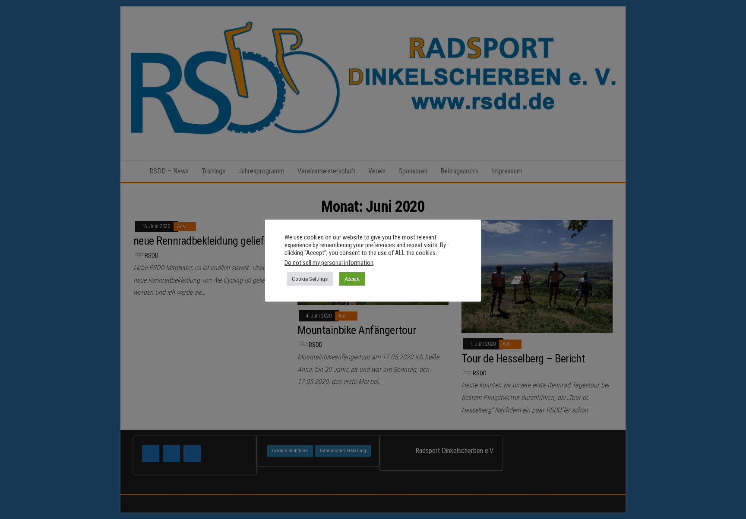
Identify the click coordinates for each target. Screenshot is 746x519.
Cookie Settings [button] (310, 279)
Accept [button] (352, 279)
